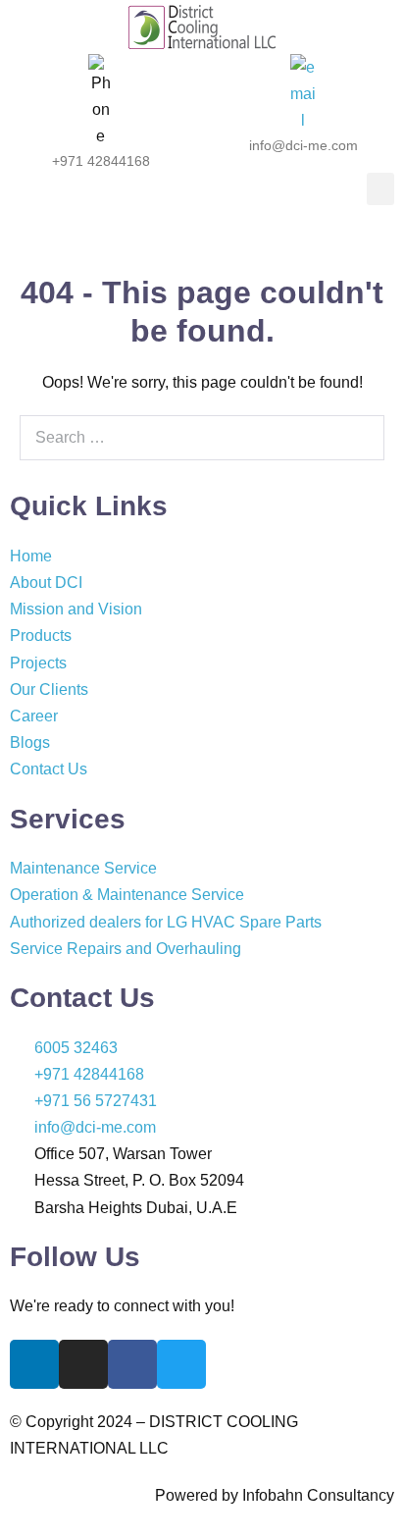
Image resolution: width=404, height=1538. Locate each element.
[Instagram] (83, 1364)
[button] (380, 189)
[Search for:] (202, 437)
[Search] (359, 437)
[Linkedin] (34, 1364)
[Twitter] (181, 1364)
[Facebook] (132, 1364)
